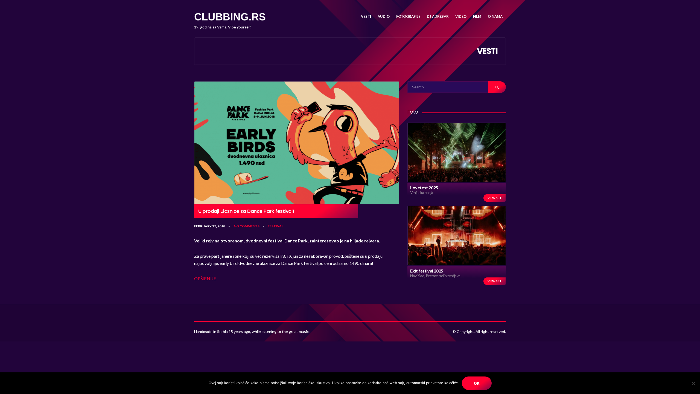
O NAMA (495, 16)
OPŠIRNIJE (205, 278)
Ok (477, 383)
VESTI (366, 16)
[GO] (497, 87)
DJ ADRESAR (438, 16)
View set (494, 198)
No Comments (246, 226)
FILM (477, 16)
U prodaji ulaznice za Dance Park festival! (246, 211)
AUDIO (384, 16)
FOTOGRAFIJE (408, 16)
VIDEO (460, 16)
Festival (275, 226)
